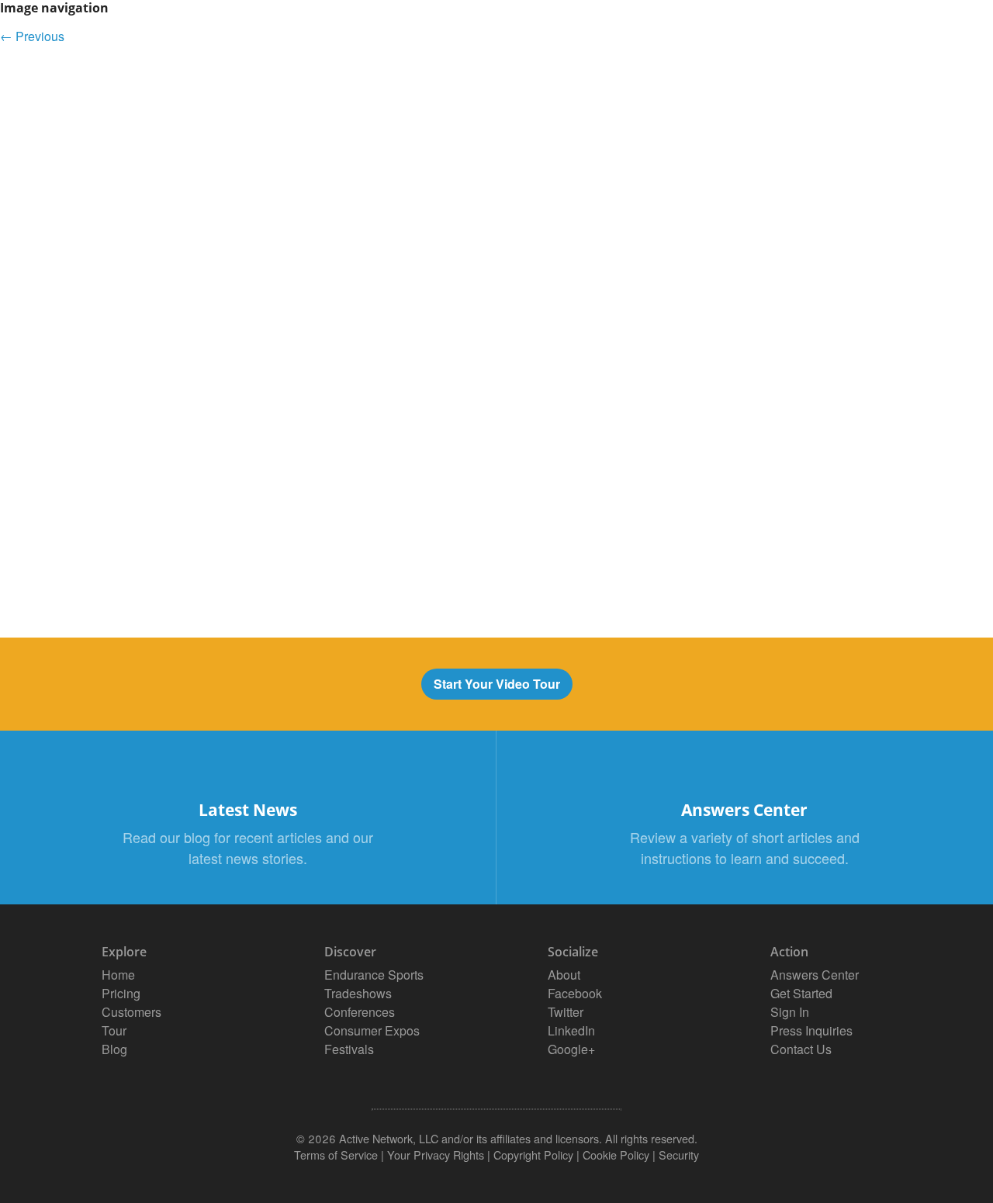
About (564, 974)
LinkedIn (571, 1030)
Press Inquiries (811, 1030)
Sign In (789, 1012)
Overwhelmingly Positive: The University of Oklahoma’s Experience (225, 129)
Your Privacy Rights (435, 1154)
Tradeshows (358, 993)
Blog (114, 1049)
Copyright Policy (533, 1154)
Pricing (567, 39)
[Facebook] (496, 543)
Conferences (359, 1012)
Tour (727, 39)
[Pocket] (496, 593)
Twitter (565, 1012)
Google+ (571, 1049)
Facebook (575, 993)
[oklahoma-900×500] (385, 496)
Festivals (349, 1049)
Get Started (866, 39)
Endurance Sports (374, 974)
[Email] (496, 518)
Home (118, 974)
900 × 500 (67, 129)
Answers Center (814, 974)
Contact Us (801, 1049)
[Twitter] (496, 568)
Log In (783, 39)
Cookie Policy (616, 1154)
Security (679, 1154)
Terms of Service (336, 1154)
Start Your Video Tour (497, 684)
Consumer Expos (372, 1030)
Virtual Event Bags (208, 35)
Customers (651, 39)
